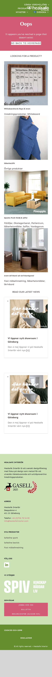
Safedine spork (11, 538)
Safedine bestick (11, 543)
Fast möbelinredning (15, 281)
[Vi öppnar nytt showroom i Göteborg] (29, 301)
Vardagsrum (37, 226)
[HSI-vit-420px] (38, 7)
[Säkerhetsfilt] (26, 117)
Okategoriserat (22, 223)
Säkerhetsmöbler (13, 226)
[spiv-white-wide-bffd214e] (25, 581)
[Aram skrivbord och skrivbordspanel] (26, 229)
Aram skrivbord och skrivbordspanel (19, 276)
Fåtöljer (8, 223)
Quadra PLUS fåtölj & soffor (15, 218)
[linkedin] (6, 564)
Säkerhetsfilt (9, 163)
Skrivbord (9, 284)
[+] (27, 350)
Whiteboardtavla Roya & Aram (17, 109)
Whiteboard (33, 114)
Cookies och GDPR (13, 630)
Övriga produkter (13, 168)
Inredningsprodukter (15, 114)
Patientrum (37, 223)
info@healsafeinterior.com (16, 521)
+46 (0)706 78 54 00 (21, 518)
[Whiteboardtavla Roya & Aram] (26, 63)
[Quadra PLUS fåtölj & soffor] (26, 172)
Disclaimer (26, 638)
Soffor (26, 226)
